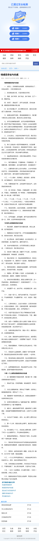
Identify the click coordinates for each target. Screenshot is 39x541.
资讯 (19, 55)
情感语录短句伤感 (7, 487)
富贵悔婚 (4, 521)
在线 (27, 55)
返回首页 (19, 536)
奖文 (34, 55)
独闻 (19, 58)
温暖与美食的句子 (7, 493)
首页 (4, 528)
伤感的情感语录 (7, 485)
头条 (4, 55)
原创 (12, 55)
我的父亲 (4, 513)
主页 (10, 68)
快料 (12, 58)
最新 (4, 58)
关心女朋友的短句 (7, 509)
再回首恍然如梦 (6, 505)
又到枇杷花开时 (6, 517)
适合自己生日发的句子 (9, 490)
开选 (27, 58)
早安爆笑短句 (6, 496)
